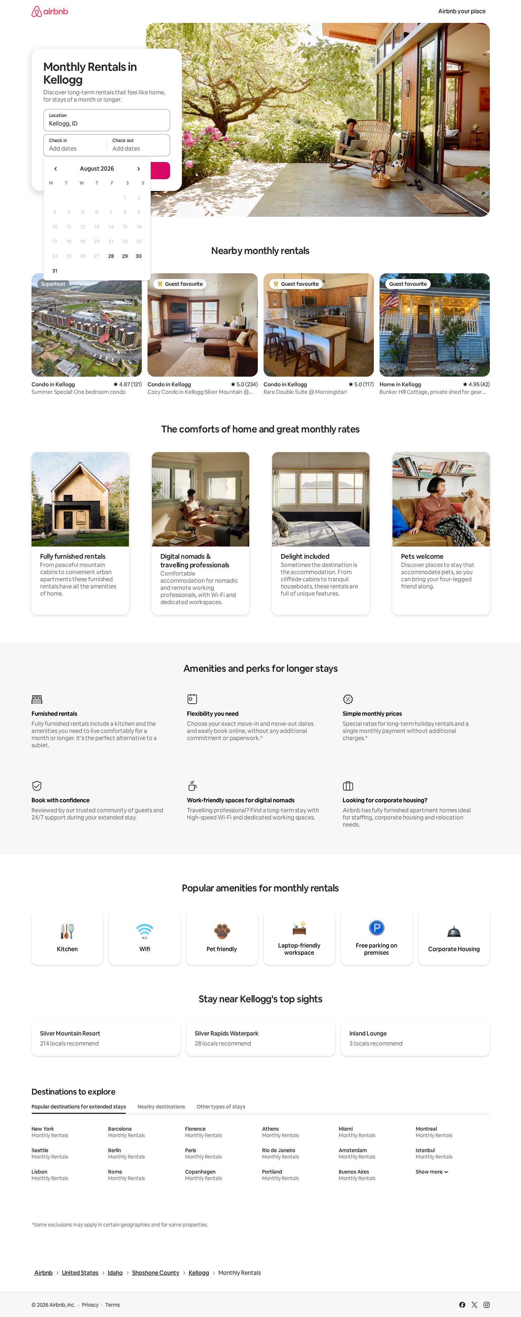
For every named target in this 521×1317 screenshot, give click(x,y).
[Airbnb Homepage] (50, 11)
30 (139, 256)
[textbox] (75, 148)
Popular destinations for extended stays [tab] (79, 1106)
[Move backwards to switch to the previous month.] (56, 169)
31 (54, 271)
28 (111, 256)
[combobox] (106, 123)
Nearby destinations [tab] (161, 1106)
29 (125, 256)
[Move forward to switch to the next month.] (138, 169)
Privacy (90, 1305)
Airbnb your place (462, 11)
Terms (112, 1305)
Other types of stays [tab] (221, 1106)
